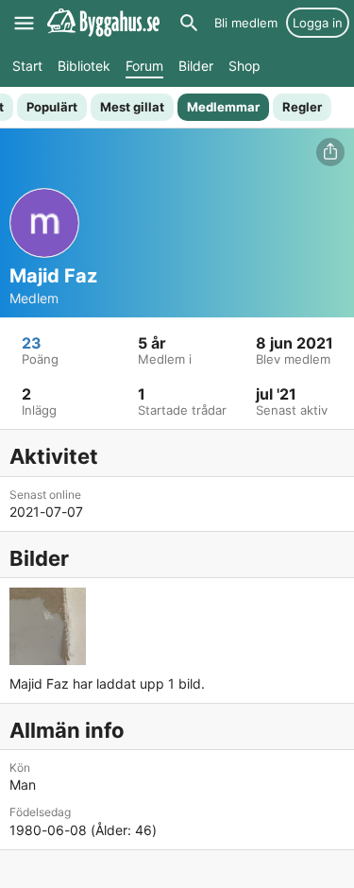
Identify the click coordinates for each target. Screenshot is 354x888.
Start (27, 66)
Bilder (195, 66)
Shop (244, 66)
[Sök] (189, 22)
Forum (144, 66)
